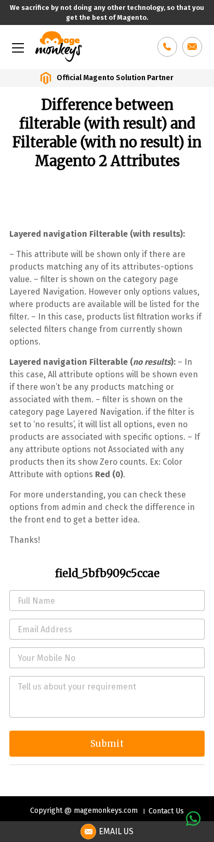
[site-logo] (58, 45)
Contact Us (166, 811)
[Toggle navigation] (17, 47)
